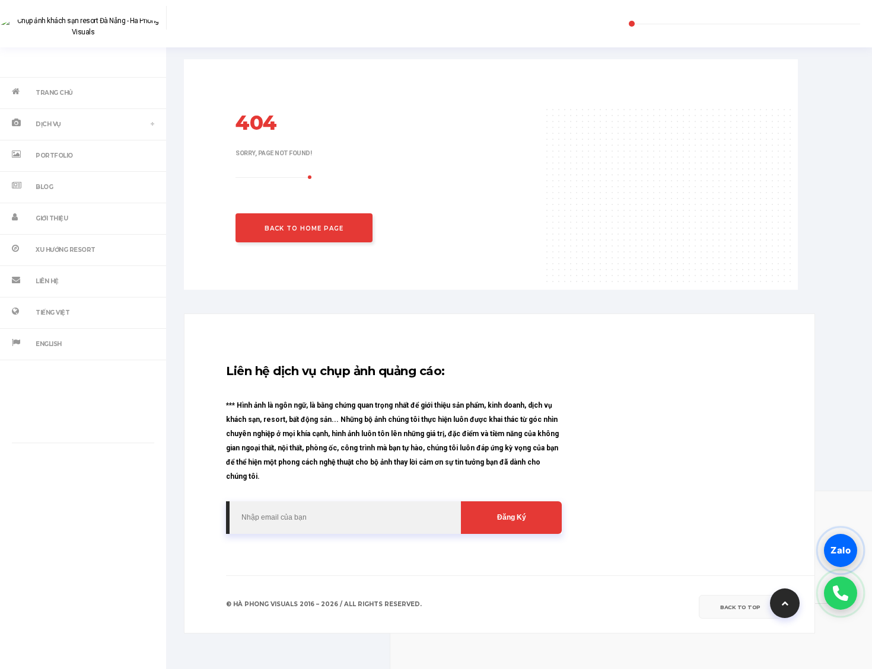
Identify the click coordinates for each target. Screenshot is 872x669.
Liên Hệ (47, 281)
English (49, 344)
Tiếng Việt (52, 312)
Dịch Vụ (48, 124)
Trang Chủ (54, 93)
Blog (44, 187)
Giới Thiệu (52, 218)
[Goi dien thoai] (840, 593)
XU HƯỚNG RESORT (66, 250)
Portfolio (54, 155)
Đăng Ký (511, 517)
